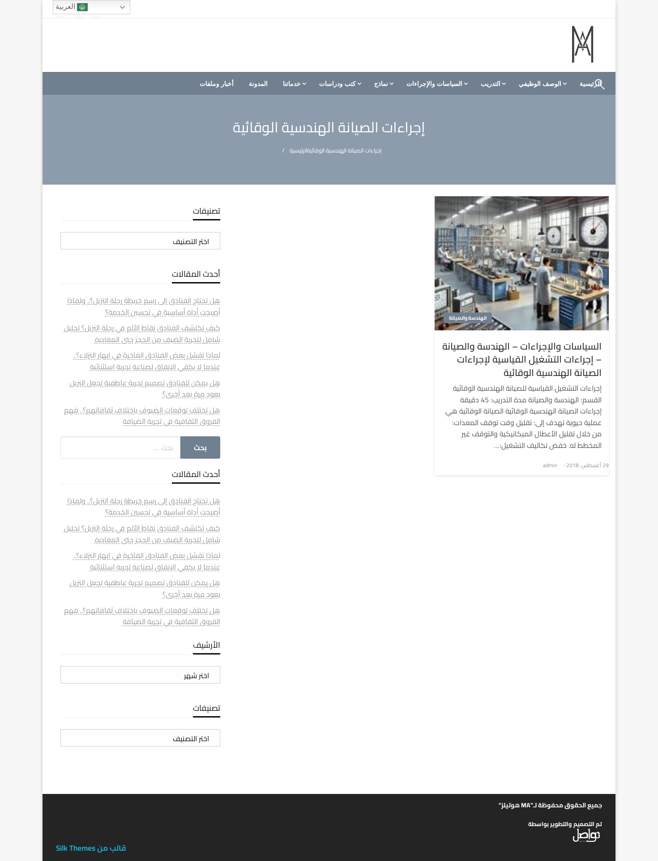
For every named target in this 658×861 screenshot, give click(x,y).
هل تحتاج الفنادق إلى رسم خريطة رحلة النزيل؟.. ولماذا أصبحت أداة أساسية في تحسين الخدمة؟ (143, 306)
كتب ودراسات (337, 83)
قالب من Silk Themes (91, 848)
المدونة (258, 83)
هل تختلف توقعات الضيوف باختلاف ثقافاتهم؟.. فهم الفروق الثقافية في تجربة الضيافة (142, 415)
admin (550, 465)
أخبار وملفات (217, 83)
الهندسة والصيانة (468, 317)
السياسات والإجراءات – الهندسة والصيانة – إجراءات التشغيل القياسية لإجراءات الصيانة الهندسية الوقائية (522, 359)
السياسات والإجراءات (434, 83)
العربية (66, 6)
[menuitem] (541, 83)
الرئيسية (298, 150)
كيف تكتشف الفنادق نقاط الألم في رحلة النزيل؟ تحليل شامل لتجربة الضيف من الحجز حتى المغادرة (142, 333)
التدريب (490, 83)
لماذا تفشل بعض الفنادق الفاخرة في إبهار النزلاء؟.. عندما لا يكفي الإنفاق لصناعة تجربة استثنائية (146, 360)
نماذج (381, 83)
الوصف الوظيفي (540, 83)
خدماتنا (292, 83)
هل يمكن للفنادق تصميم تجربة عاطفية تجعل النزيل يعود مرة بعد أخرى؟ (145, 388)
